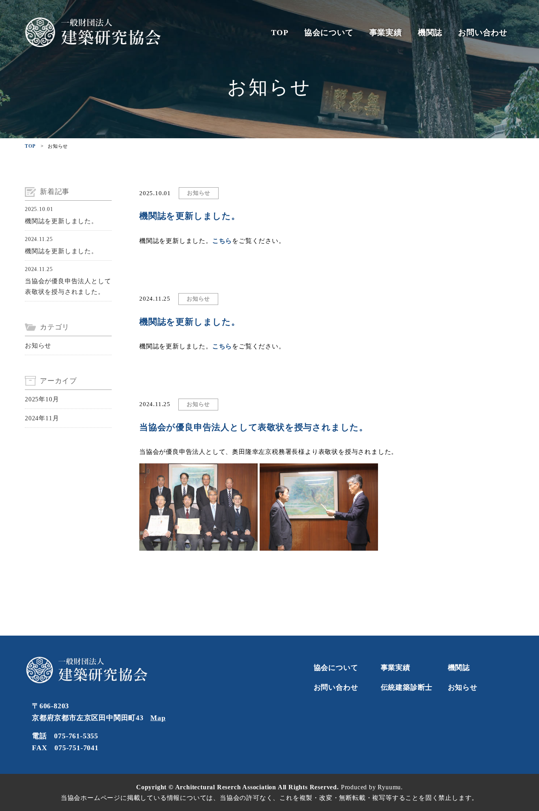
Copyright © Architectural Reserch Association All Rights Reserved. (238, 787)
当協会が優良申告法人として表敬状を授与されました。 (68, 286)
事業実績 (385, 32)
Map (157, 718)
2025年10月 (42, 399)
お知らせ (38, 345)
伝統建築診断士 (407, 687)
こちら (222, 240)
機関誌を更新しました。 (61, 221)
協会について (329, 32)
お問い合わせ (482, 32)
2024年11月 (42, 418)
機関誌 (430, 32)
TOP (279, 32)
